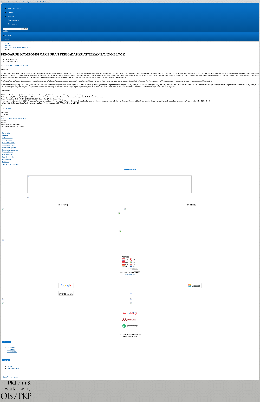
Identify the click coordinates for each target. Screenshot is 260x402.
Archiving (5, 162)
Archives (11, 16)
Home (7, 43)
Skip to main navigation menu (26, 2)
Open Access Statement (10, 164)
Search (25, 28)
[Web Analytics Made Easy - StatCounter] (137, 272)
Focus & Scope (7, 140)
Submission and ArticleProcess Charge (10, 151)
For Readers (11, 348)
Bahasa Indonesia (13, 368)
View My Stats (130, 274)
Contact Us (6, 133)
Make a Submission (130, 169)
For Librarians (12, 352)
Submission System (9, 148)
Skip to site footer (43, 2)
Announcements (13, 20)
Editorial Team (7, 138)
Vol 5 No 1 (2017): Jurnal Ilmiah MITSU (18, 47)
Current (10, 12)
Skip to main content (8, 2)
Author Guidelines (8, 143)
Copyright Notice (8, 157)
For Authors (11, 350)
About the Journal (14, 8)
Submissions (12, 24)
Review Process (7, 154)
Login (7, 39)
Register (8, 35)
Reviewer (5, 135)
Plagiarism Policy (8, 159)
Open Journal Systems (10, 377)
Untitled (8, 109)
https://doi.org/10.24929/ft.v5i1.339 (16, 65)
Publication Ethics (8, 145)
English (9, 366)
